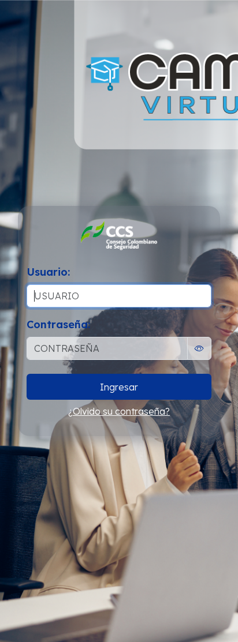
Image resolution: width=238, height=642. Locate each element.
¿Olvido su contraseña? (119, 411)
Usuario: (48, 272)
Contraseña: (58, 324)
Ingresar (119, 387)
